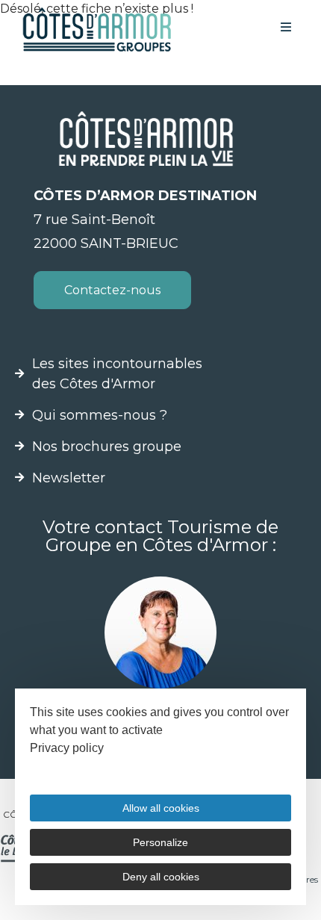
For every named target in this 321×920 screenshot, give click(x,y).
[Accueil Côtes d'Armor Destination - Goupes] (97, 29)
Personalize (160, 842)
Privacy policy (67, 748)
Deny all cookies (160, 877)
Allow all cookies (160, 808)
